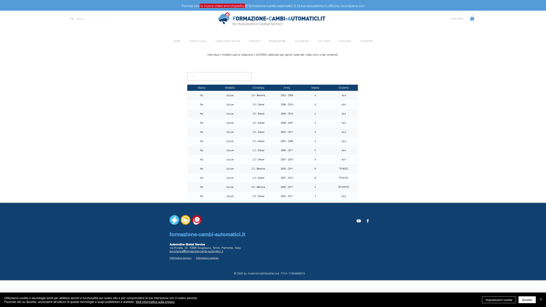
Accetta (527, 300)
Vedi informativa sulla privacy (155, 302)
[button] (472, 17)
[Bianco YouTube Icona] (358, 220)
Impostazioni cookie (499, 300)
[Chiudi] (540, 300)
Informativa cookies (207, 257)
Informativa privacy (181, 257)
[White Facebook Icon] (367, 220)
